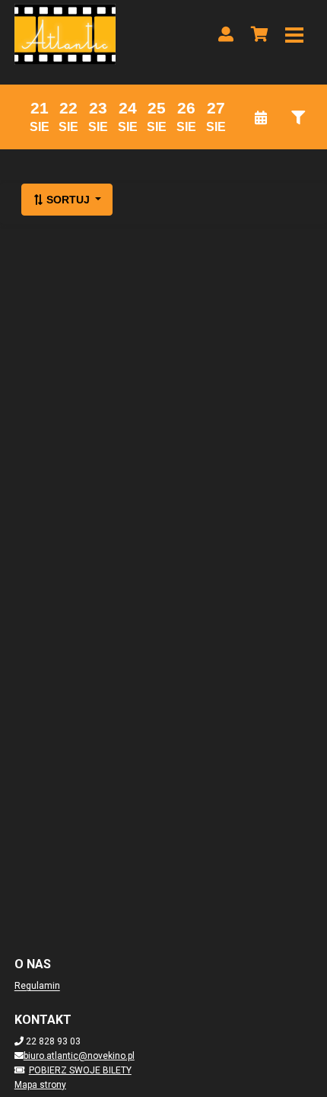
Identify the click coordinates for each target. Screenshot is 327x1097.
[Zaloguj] (226, 34)
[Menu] (294, 34)
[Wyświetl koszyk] (259, 34)
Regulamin (37, 985)
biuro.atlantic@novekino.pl (79, 1056)
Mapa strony (40, 1084)
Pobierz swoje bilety (80, 1070)
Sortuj (68, 199)
